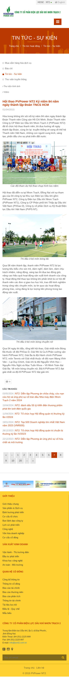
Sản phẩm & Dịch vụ (13, 508)
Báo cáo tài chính (11, 588)
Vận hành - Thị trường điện (16, 552)
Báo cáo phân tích (11, 596)
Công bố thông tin (11, 579)
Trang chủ (29, 667)
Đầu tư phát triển (11, 556)
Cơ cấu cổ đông (10, 537)
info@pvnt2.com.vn (18, 643)
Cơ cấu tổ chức (10, 516)
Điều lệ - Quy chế (11, 609)
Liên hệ (40, 667)
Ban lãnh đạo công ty (13, 520)
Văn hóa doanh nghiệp (13, 533)
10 (13, 460)
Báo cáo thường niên (13, 592)
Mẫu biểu (7, 613)
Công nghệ (8, 529)
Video (6, 92)
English (61, 2)
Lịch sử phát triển (11, 525)
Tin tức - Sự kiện (13, 74)
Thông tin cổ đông (11, 584)
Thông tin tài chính (12, 600)
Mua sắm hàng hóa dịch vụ (18, 63)
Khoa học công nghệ (12, 560)
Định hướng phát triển (13, 512)
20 (20, 460)
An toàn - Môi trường (13, 565)
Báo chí (9, 68)
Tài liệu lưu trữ (10, 604)
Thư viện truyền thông (15, 79)
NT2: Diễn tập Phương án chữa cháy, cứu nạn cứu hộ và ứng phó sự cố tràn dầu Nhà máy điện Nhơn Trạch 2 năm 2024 (33, 397)
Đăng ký (63, 657)
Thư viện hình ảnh (11, 86)
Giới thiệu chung (11, 504)
